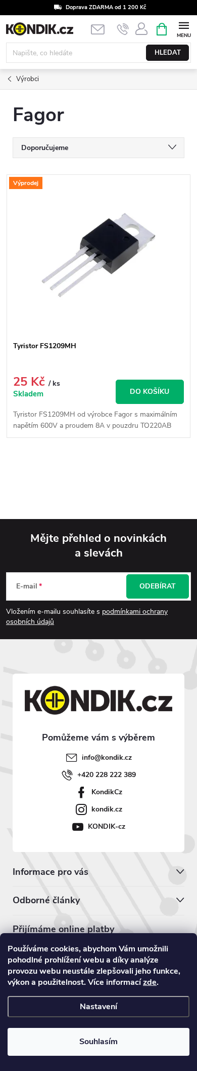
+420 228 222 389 (106, 775)
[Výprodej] (98, 255)
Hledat (168, 52)
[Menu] (183, 28)
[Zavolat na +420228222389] (123, 29)
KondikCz (106, 792)
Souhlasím (98, 1041)
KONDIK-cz (106, 826)
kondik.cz (106, 809)
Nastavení (98, 1006)
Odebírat (157, 586)
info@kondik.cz (107, 757)
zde (150, 982)
